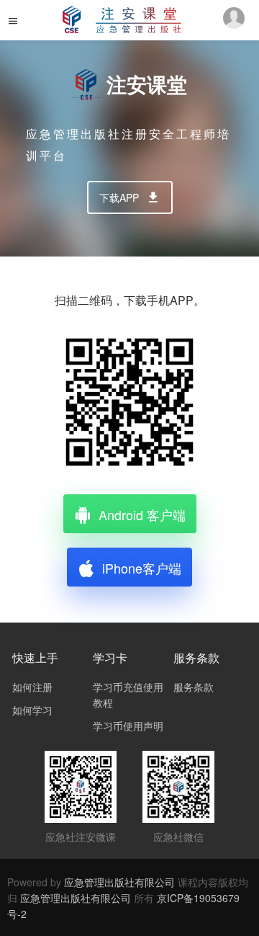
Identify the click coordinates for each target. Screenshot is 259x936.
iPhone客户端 (141, 567)
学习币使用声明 (128, 725)
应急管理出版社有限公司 (119, 882)
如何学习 (32, 710)
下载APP (119, 197)
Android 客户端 (142, 514)
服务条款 (193, 686)
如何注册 (32, 686)
